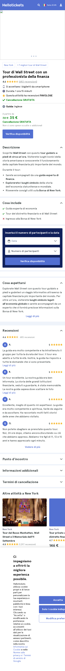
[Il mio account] (61, 5)
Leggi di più (32, 316)
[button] (32, 147)
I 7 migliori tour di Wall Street (32, 65)
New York (8, 65)
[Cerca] (39, 5)
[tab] (32, 147)
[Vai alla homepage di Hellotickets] (13, 5)
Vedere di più (32, 446)
